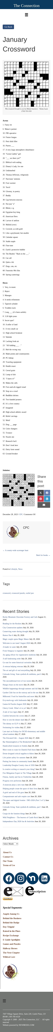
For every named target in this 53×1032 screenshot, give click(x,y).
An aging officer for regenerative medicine (19, 655)
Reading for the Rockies (12, 624)
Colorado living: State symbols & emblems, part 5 (22, 807)
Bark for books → (43, 555)
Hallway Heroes (10, 948)
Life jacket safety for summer (14, 758)
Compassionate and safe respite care (16, 796)
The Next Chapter (11, 952)
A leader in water (9, 647)
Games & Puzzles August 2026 (14, 704)
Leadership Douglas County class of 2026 (19, 765)
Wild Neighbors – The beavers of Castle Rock (20, 817)
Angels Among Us (11, 914)
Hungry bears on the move (13, 685)
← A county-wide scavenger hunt (15, 550)
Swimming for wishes (11, 727)
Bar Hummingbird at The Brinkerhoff (17, 742)
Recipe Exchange (11, 935)
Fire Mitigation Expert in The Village (17, 773)
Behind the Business (12, 918)
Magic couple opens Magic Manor (16, 639)
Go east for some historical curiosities (17, 662)
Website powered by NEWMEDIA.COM (18, 1025)
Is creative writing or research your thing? (19, 769)
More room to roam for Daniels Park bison (19, 750)
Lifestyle (13, 569)
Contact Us (8, 857)
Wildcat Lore (9, 957)
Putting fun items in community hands (17, 761)
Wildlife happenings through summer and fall (20, 689)
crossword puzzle (18, 593)
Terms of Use (9, 865)
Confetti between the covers (13, 716)
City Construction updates (13, 628)
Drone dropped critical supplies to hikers (18, 754)
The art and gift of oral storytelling (16, 670)
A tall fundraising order (12, 659)
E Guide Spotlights (11, 940)
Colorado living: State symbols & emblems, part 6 (22, 674)
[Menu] (26, 14)
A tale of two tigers (10, 712)
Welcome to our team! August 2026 (16, 643)
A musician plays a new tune (14, 785)
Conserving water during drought (15, 631)
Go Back (8, 27)
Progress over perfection (12, 781)
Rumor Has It (8, 635)
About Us (7, 852)
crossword (6, 593)
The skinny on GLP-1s (11, 724)
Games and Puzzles (12, 944)
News (20, 569)
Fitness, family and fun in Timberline (17, 777)
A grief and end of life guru (13, 792)
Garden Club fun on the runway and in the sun (20, 693)
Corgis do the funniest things (14, 814)
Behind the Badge (11, 922)
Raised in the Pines (11, 931)
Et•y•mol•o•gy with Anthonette (15, 700)
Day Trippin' (9, 927)
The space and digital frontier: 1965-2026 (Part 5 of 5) (24, 800)
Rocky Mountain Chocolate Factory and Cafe (20, 617)
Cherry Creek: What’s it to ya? (14, 708)
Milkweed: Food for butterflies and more (18, 696)
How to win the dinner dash (13, 720)
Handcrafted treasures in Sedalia (15, 746)
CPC (21, 514)
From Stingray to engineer (13, 651)
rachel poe (30, 593)
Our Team (7, 861)
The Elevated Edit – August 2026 (15, 738)
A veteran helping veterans (13, 666)
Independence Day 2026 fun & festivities (18, 821)
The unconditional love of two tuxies (17, 681)
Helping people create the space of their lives (20, 789)
